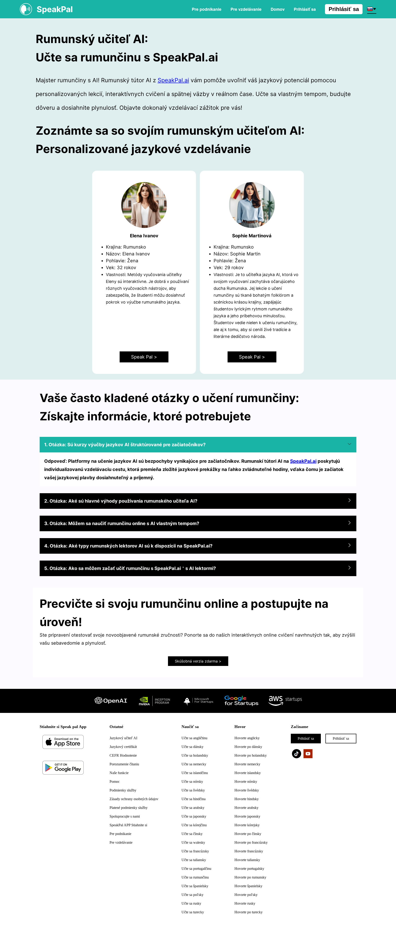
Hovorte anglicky (247, 738)
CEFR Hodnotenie (123, 755)
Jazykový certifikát (123, 747)
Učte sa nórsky (192, 781)
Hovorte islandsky (247, 773)
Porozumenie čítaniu (124, 764)
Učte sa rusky (191, 903)
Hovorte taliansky (247, 860)
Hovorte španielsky (248, 886)
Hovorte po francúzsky (251, 842)
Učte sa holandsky (195, 755)
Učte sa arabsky (193, 808)
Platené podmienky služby (129, 808)
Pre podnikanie (206, 9)
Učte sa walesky (193, 842)
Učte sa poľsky (193, 895)
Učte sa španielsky (195, 886)
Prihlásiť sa (344, 9)
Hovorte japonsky (247, 816)
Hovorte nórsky (245, 781)
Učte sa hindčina (194, 799)
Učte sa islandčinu (195, 773)
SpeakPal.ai (173, 80)
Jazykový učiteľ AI (123, 738)
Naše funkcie (119, 773)
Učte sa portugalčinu (196, 869)
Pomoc (115, 781)
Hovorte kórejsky (247, 825)
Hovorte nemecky (247, 764)
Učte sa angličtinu (194, 738)
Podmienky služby (123, 790)
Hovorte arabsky (246, 808)
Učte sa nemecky (194, 764)
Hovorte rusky (244, 903)
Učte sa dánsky (193, 747)
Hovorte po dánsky (248, 747)
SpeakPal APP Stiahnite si (128, 825)
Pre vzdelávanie (246, 9)
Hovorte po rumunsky (250, 877)
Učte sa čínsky (192, 834)
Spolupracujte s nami (125, 816)
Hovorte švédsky (246, 790)
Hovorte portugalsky (249, 869)
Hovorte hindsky (246, 799)
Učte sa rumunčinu (195, 877)
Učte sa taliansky (194, 860)
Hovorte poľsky (246, 895)
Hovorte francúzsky (248, 851)
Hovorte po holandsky (250, 755)
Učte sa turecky (193, 912)
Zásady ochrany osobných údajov (134, 799)
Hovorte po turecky (248, 912)
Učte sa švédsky (193, 790)
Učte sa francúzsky (195, 851)
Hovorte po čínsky (247, 834)
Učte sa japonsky (194, 816)
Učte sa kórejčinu (194, 825)
